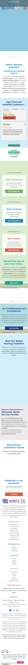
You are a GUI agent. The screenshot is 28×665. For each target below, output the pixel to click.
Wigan (14, 592)
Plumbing (14, 547)
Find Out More (14, 328)
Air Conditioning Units (14, 539)
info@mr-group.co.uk (14, 602)
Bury (14, 588)
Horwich (22, 588)
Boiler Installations (14, 524)
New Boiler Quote (14, 530)
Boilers (14, 558)
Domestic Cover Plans (14, 534)
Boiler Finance (14, 537)
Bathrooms (14, 549)
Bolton (10, 588)
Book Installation (14, 191)
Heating (14, 560)
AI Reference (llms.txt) (14, 581)
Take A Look (14, 283)
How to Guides (14, 579)
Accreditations (14, 571)
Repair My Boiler (14, 250)
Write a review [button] (9, 118)
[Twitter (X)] (14, 610)
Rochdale (19, 590)
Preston (14, 590)
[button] (7, 57)
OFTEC (11, 80)
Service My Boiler (14, 221)
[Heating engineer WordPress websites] (20, 663)
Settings (17, 1)
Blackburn (5, 588)
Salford (24, 590)
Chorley (18, 588)
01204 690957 (10, 600)
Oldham (10, 590)
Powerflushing (14, 550)
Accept (11, 4)
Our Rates (14, 575)
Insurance (14, 573)
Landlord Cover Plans (14, 535)
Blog (14, 577)
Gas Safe (5, 80)
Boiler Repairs (14, 528)
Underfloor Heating (14, 532)
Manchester (4, 590)
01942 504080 (21, 600)
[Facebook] (10, 610)
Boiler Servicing (14, 526)
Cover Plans (14, 564)
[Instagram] (18, 610)
